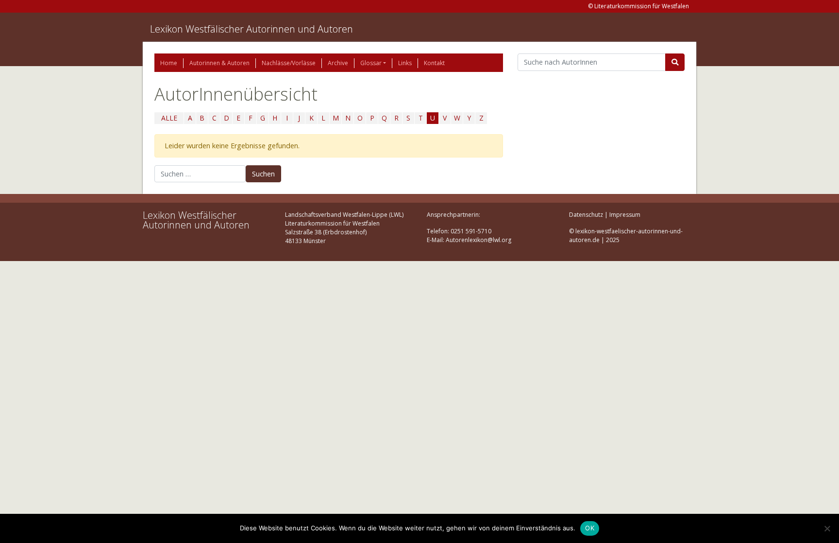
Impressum (624, 214)
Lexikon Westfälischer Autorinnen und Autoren (251, 28)
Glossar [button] (371, 63)
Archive (338, 63)
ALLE (169, 118)
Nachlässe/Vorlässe (289, 63)
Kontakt (434, 63)
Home (168, 63)
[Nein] (827, 528)
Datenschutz (586, 214)
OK (589, 528)
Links (405, 63)
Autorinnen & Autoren (219, 63)
